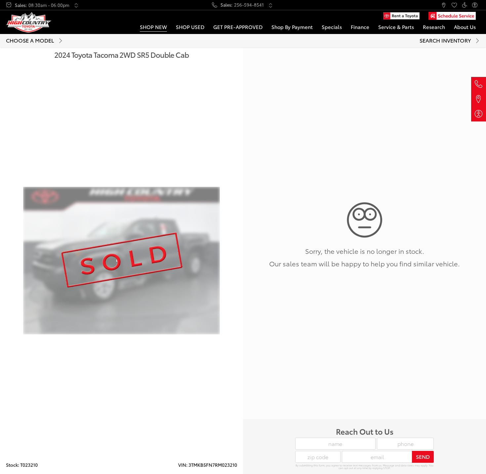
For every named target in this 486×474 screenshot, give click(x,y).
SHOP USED (190, 26)
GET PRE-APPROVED (238, 26)
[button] (423, 5)
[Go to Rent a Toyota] (401, 16)
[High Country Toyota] (29, 22)
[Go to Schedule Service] (452, 16)
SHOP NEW (153, 26)
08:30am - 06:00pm (48, 5)
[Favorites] (454, 5)
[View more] (76, 5)
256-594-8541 (249, 5)
